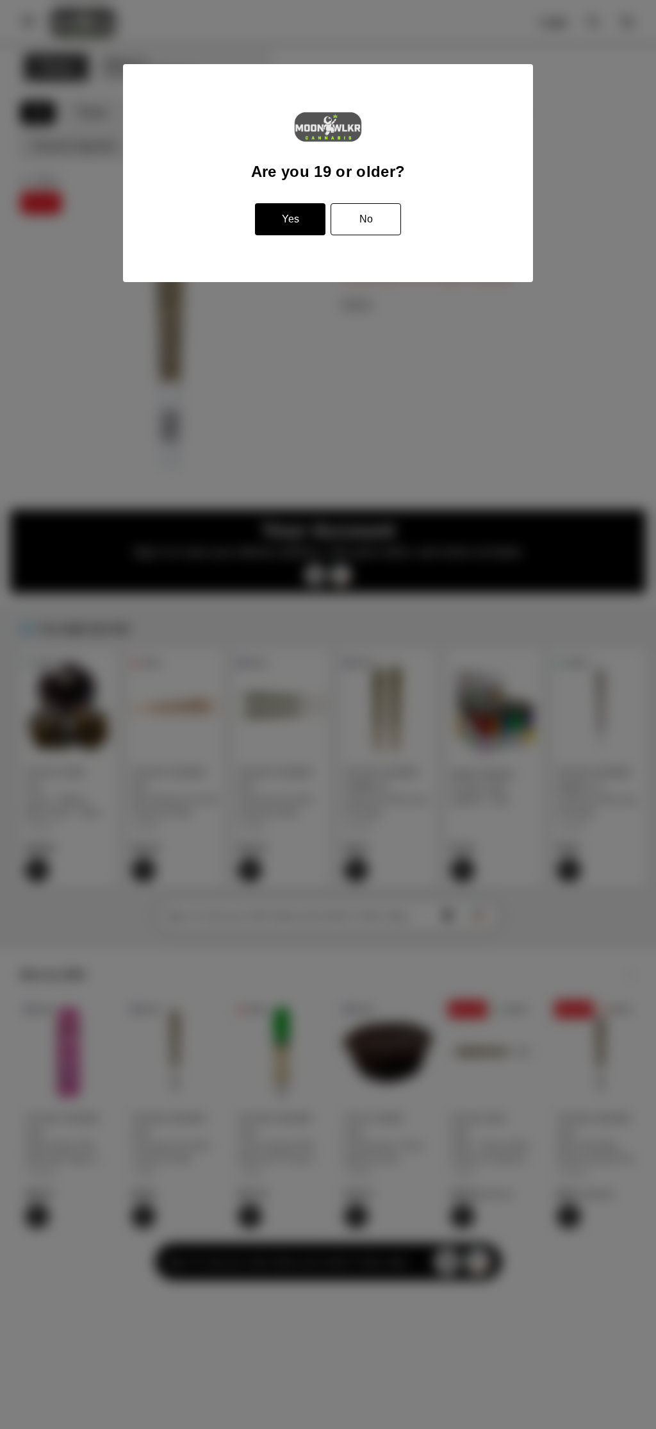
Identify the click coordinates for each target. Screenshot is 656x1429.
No (366, 218)
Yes (290, 218)
